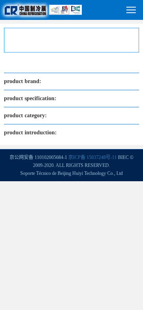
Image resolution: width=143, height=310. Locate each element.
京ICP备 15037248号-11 (92, 157)
